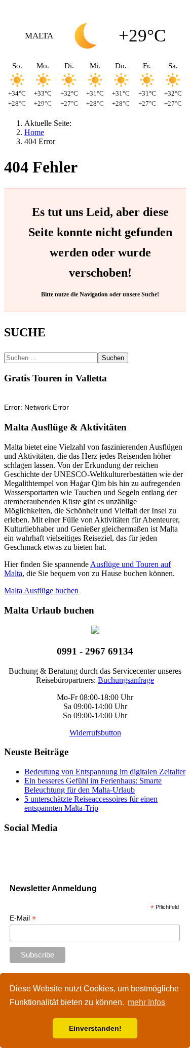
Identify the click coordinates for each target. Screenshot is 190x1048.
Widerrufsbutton (95, 732)
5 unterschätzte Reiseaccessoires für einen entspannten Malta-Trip (91, 803)
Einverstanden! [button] (95, 1028)
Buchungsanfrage (126, 680)
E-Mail (23, 918)
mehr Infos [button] (146, 1002)
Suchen (113, 358)
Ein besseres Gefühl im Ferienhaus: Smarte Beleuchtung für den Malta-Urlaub (93, 785)
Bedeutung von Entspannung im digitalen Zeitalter (104, 771)
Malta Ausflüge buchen (41, 590)
